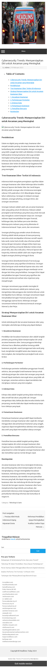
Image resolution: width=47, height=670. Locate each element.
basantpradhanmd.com (10, 615)
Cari (2, 547)
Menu (23, 51)
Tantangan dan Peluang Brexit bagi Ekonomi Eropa (18, 575)
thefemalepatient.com (10, 634)
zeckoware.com (8, 596)
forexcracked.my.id (9, 606)
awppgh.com (7, 613)
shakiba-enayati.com (9, 625)
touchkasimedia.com (9, 585)
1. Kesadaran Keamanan (19, 97)
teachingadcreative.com (11, 630)
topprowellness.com (9, 637)
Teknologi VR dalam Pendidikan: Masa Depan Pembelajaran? (22, 564)
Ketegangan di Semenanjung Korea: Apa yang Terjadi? (19, 560)
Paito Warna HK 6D (9, 589)
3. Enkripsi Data (16, 103)
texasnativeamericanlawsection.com (15, 632)
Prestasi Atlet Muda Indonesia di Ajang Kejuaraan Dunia (11, 520)
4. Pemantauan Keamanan (19, 106)
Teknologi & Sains (15, 502)
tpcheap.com (7, 639)
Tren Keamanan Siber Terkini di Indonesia (25, 88)
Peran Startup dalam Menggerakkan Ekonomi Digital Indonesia (22, 568)
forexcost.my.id (8, 604)
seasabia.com (7, 623)
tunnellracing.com (8, 587)
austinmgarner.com (9, 608)
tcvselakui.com (7, 582)
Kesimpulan (14, 111)
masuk (12, 539)
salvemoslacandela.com (10, 620)
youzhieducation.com (10, 594)
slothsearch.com (8, 627)
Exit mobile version (23, 663)
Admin (7, 68)
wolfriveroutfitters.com (10, 592)
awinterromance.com (10, 611)
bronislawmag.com (9, 618)
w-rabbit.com (7, 599)
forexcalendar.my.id (9, 601)
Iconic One (11, 659)
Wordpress (34, 659)
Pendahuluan (15, 86)
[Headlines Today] (23, 44)
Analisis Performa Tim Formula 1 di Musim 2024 (17, 572)
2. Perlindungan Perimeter (20, 100)
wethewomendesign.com (11, 641)
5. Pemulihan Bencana (18, 109)
